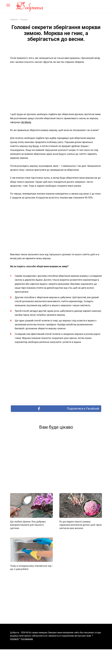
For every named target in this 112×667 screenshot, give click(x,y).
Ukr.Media (26, 122)
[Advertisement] (56, 88)
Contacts (14, 639)
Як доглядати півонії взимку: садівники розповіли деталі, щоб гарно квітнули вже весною (80, 525)
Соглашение (27, 639)
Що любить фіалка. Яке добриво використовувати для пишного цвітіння (28, 525)
